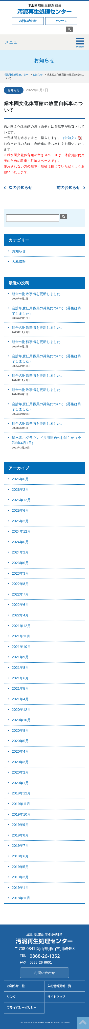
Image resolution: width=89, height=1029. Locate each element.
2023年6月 (20, 563)
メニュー (13, 42)
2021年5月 (20, 688)
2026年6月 (20, 479)
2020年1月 (20, 783)
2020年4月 (20, 751)
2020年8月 (20, 730)
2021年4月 (20, 699)
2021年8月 (20, 668)
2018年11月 (21, 898)
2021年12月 (21, 626)
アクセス (61, 21)
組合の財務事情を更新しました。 (38, 342)
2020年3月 (20, 762)
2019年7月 (20, 846)
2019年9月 (20, 825)
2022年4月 (20, 615)
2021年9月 (20, 657)
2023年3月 (20, 573)
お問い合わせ (28, 21)
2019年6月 (20, 856)
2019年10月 (21, 814)
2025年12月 (21, 500)
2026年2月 (20, 490)
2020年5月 (20, 741)
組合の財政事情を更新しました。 (38, 294)
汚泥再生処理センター (44, 12)
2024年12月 (21, 531)
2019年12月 (21, 793)
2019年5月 (20, 867)
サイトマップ (56, 997)
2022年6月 (20, 605)
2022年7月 (20, 594)
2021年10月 (21, 647)
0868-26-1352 (45, 956)
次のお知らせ (20, 187)
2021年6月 (20, 678)
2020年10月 (21, 720)
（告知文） (69, 138)
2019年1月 (20, 888)
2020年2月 (20, 772)
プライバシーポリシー (22, 1007)
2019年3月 (20, 877)
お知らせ (13, 90)
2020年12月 (21, 710)
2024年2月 (20, 552)
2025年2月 (20, 521)
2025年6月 (20, 510)
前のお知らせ (68, 187)
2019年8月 (20, 835)
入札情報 (19, 262)
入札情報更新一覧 (59, 986)
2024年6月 (20, 542)
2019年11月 (21, 804)
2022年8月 (20, 584)
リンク (11, 997)
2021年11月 (21, 636)
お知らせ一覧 (16, 986)
